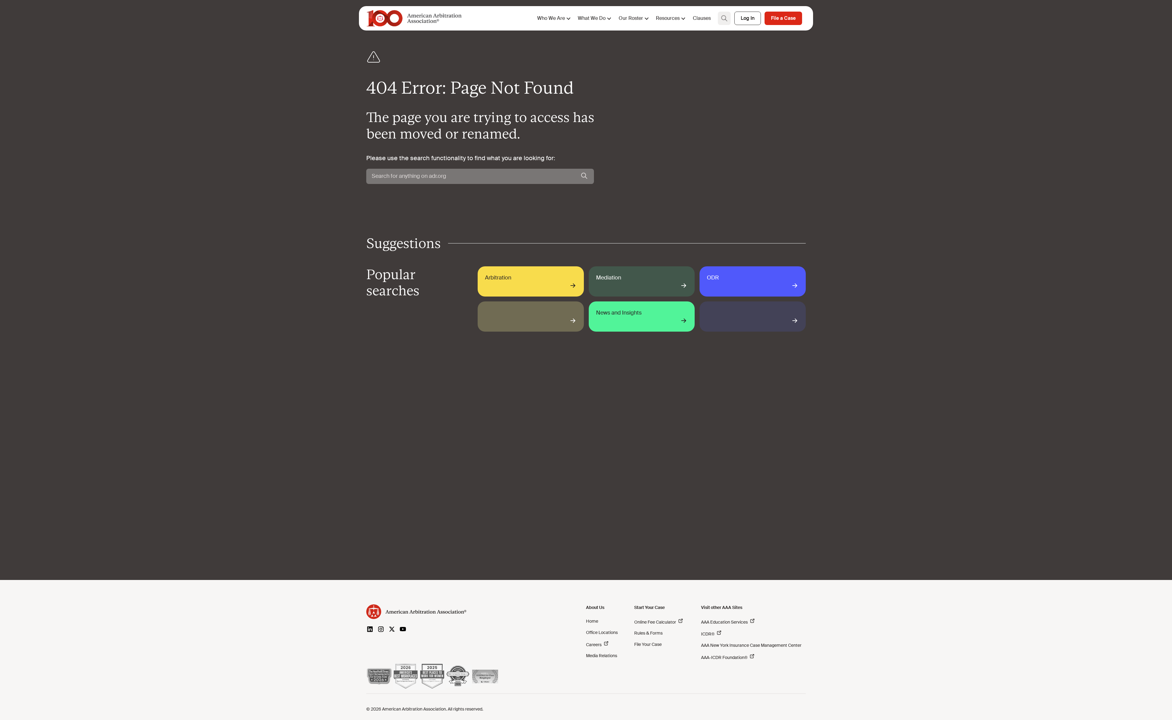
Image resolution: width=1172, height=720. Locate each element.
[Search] (584, 176)
